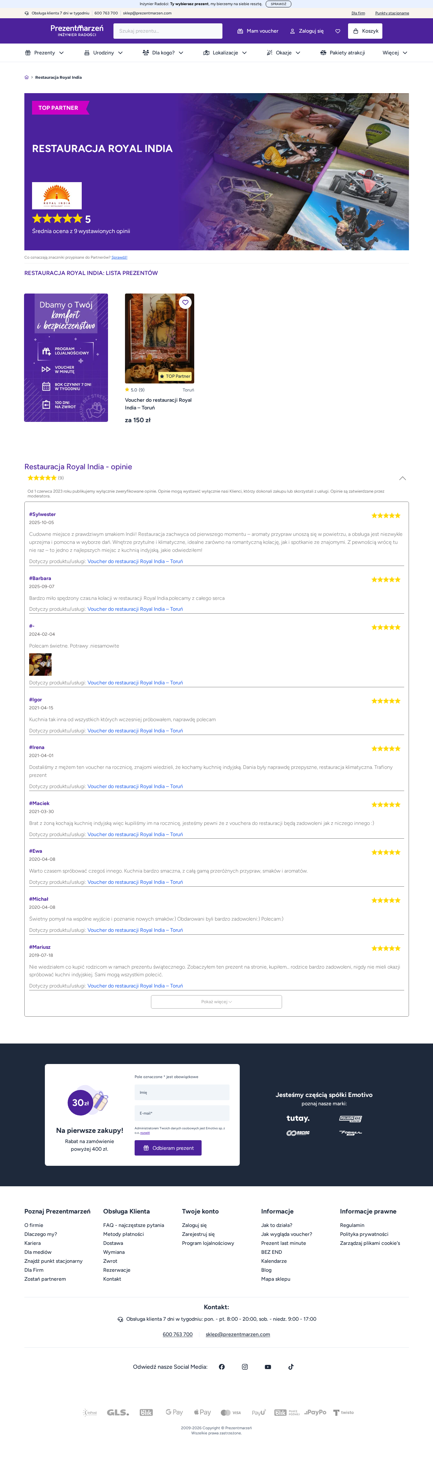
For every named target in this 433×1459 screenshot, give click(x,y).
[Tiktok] (291, 1367)
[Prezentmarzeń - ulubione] (338, 31)
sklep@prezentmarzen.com (147, 13)
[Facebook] (222, 1367)
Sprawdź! (120, 257)
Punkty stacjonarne (392, 13)
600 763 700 (178, 1334)
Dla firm (358, 13)
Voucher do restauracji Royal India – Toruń (135, 561)
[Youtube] (268, 1367)
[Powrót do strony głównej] (26, 77)
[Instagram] (245, 1367)
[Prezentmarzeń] (77, 31)
